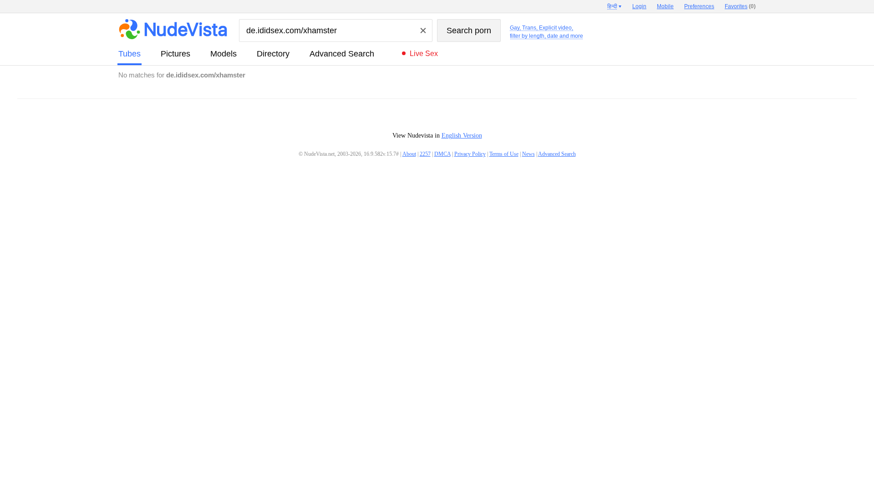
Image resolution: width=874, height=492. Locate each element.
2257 (425, 154)
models (223, 53)
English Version (462, 135)
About (409, 154)
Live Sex (424, 53)
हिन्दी (612, 6)
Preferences (699, 6)
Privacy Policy (470, 154)
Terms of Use (503, 154)
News (528, 154)
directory (273, 53)
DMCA (442, 154)
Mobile (665, 6)
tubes (129, 53)
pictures (175, 53)
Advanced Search (342, 53)
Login (639, 6)
